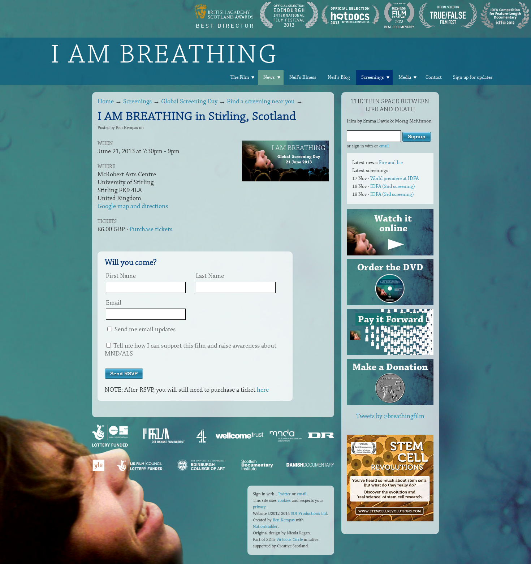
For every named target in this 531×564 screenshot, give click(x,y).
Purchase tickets (150, 229)
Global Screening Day (189, 102)
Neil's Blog (339, 77)
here (263, 390)
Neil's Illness (302, 77)
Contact (434, 77)
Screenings (372, 77)
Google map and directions (133, 206)
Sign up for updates (473, 77)
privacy (259, 507)
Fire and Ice (391, 162)
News (269, 77)
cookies (284, 500)
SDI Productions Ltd (309, 513)
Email (113, 303)
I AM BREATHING (164, 53)
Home (106, 102)
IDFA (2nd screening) (392, 186)
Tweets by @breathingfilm (390, 416)
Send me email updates (144, 329)
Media (404, 77)
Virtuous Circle (289, 539)
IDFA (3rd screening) (392, 194)
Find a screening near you (261, 102)
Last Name (210, 276)
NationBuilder (265, 526)
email (384, 146)
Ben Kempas (284, 520)
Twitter (284, 494)
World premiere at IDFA (394, 178)
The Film (239, 77)
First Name (121, 276)
